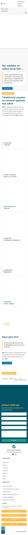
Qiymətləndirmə (6, 491)
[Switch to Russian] (20, 6)
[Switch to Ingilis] (19, 4)
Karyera (4, 476)
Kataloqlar (5, 470)
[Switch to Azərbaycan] (21, 2)
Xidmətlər (5, 465)
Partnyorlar (5, 468)
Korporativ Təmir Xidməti (9, 500)
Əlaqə (4, 478)
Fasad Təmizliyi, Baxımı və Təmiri (11, 489)
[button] (26, 12)
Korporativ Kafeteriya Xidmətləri (10, 494)
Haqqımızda (6, 462)
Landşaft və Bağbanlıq (8, 497)
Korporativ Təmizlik (7, 486)
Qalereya (5, 473)
